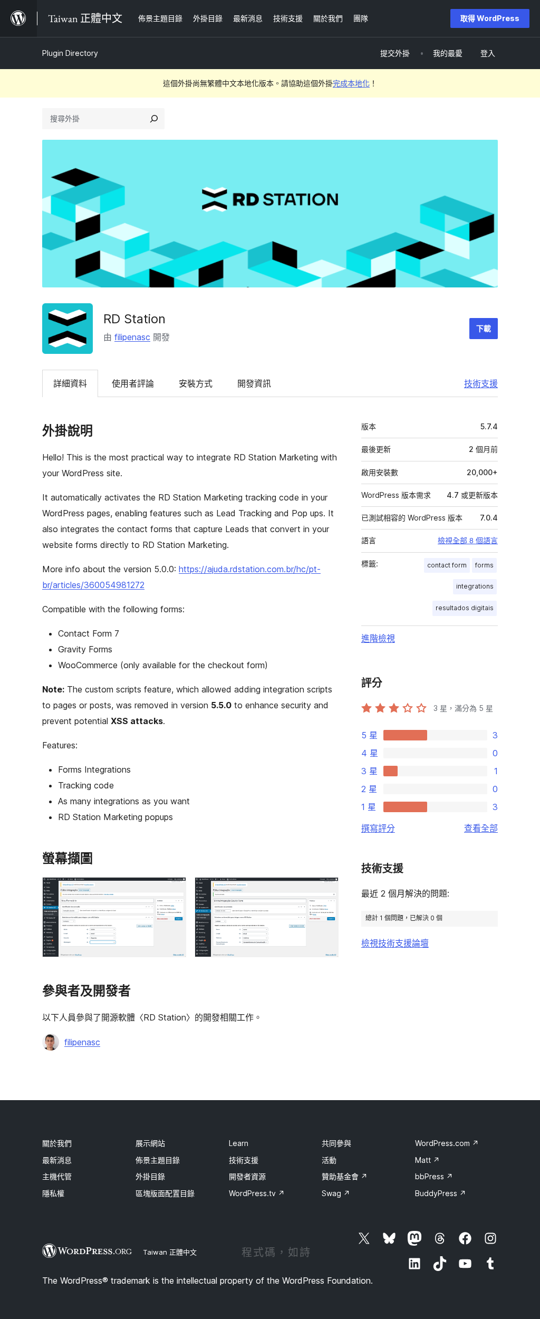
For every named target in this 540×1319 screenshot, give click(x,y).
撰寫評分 (378, 828)
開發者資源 (247, 1176)
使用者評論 (133, 383)
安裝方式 (196, 383)
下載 (483, 328)
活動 (329, 1160)
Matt (427, 1160)
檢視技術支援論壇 (395, 943)
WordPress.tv (257, 1193)
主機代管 (57, 1176)
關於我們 (57, 1143)
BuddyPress (440, 1193)
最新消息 (57, 1160)
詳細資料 (70, 383)
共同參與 (336, 1143)
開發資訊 (254, 383)
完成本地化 (351, 83)
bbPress (434, 1176)
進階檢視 (378, 638)
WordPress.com (447, 1143)
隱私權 (53, 1193)
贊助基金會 (345, 1176)
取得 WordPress (489, 18)
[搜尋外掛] (154, 118)
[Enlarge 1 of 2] (172, 891)
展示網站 (150, 1143)
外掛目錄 (150, 1176)
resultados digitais (465, 608)
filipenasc (132, 337)
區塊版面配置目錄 (165, 1193)
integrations (475, 586)
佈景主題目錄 (158, 1160)
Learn (238, 1143)
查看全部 (481, 828)
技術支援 (481, 383)
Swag (336, 1193)
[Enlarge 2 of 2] (324, 891)
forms (484, 565)
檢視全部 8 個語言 (468, 540)
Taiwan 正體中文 (170, 1252)
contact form (447, 565)
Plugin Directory (70, 53)
